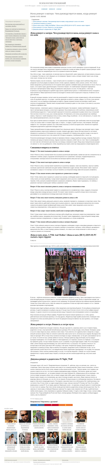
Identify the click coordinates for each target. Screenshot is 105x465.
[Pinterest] (51, 405)
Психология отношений (52, 3)
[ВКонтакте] (37, 405)
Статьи (58, 8)
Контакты (35, 460)
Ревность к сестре (39, 398)
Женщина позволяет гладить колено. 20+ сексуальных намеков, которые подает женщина (15, 58)
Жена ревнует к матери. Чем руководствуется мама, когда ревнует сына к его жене (58, 21)
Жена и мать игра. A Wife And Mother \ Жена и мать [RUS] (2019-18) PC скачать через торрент (61, 25)
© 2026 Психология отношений (11, 460)
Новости (52, 8)
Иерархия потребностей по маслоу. (16, 54)
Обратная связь (65, 460)
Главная (44, 8)
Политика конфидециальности (39, 462)
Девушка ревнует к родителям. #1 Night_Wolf (46, 29)
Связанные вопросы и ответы (42, 23)
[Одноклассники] (66, 405)
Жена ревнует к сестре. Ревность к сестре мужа (47, 27)
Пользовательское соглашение (44, 460)
